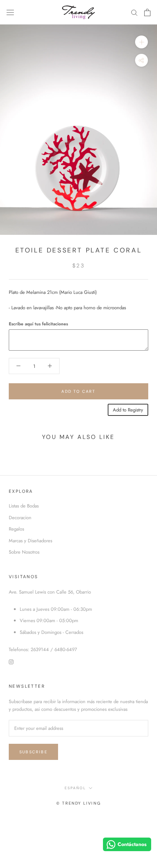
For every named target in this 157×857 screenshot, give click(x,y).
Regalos (16, 528)
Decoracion (20, 517)
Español (75, 788)
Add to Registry (128, 409)
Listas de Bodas (24, 505)
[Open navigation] (10, 12)
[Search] (134, 12)
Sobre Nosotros (24, 551)
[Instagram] (11, 661)
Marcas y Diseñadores (30, 540)
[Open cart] (147, 12)
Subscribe (33, 751)
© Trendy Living (78, 803)
